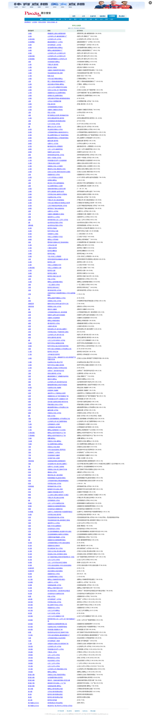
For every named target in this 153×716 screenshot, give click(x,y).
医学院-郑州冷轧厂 (54, 287)
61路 (29, 393)
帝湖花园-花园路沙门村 (55, 629)
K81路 (30, 613)
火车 (83, 16)
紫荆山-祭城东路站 (54, 320)
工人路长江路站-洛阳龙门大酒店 (58, 495)
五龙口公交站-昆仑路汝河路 (57, 551)
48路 (29, 334)
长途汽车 (93, 16)
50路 (29, 349)
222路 (30, 177)
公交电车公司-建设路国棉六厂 (57, 36)
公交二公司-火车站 (54, 655)
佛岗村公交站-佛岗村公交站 (57, 169)
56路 (29, 376)
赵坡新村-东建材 (53, 390)
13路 (29, 112)
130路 (30, 104)
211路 (30, 160)
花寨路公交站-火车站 (54, 301)
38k (29, 298)
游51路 (30, 700)
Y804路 (30, 652)
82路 (29, 475)
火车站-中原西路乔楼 (54, 101)
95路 (29, 528)
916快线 (30, 512)
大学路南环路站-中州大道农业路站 (59, 543)
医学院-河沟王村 (53, 351)
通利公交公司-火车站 (54, 126)
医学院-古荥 (51, 262)
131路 (30, 107)
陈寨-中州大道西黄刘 (54, 526)
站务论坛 (85, 711)
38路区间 (31, 303)
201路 (30, 129)
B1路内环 (31, 568)
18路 (29, 121)
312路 (30, 245)
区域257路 (31, 683)
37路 (29, 294)
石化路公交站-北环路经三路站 (57, 554)
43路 (29, 320)
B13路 (30, 551)
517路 (30, 354)
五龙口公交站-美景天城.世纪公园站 (59, 172)
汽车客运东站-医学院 (54, 514)
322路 (30, 262)
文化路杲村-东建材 (54, 455)
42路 (29, 318)
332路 (30, 282)
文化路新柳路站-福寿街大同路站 (58, 534)
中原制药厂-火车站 (54, 452)
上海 (54, 19)
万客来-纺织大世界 (54, 163)
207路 (30, 146)
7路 (29, 466)
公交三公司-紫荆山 (54, 610)
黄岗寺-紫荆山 (52, 379)
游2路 (30, 697)
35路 (29, 287)
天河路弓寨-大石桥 (54, 458)
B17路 (30, 559)
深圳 (70, 19)
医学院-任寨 (51, 270)
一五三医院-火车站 (54, 284)
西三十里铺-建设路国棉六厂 (57, 81)
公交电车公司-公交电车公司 (57, 53)
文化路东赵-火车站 (54, 528)
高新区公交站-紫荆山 (54, 441)
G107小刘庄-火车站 (54, 124)
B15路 (30, 554)
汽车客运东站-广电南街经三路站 (58, 332)
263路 (30, 203)
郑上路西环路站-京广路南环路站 (58, 135)
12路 (29, 101)
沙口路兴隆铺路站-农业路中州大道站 (59, 531)
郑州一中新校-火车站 (54, 157)
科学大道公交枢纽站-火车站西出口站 (59, 349)
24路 (29, 186)
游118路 (30, 689)
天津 (59, 19)
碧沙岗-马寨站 (52, 67)
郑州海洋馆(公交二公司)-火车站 (58, 220)
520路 (30, 365)
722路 (30, 424)
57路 (29, 379)
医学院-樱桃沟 (52, 251)
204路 (30, 138)
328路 (30, 276)
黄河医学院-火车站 (54, 323)
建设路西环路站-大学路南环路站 (58, 138)
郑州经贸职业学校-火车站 (56, 155)
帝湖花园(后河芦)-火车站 (56, 649)
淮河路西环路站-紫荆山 (55, 47)
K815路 (30, 610)
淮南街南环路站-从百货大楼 (57, 188)
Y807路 (30, 658)
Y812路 (30, 666)
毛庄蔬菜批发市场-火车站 (56, 517)
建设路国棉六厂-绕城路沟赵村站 (58, 376)
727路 (30, 430)
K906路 (30, 620)
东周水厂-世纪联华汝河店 (56, 370)
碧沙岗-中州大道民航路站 (56, 183)
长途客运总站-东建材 (54, 387)
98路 (29, 534)
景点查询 (69, 711)
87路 (29, 492)
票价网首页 (27, 22)
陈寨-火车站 (51, 416)
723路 (30, 427)
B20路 (30, 574)
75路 (29, 449)
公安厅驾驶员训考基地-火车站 (57, 205)
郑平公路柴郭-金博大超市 (56, 191)
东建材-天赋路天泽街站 (55, 109)
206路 (30, 143)
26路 (29, 211)
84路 (29, 480)
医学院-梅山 (51, 253)
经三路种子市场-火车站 (55, 605)
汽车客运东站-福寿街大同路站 (57, 194)
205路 (30, 141)
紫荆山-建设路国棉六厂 (55, 50)
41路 (29, 315)
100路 (30, 33)
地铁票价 (103, 16)
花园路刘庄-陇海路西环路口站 (57, 624)
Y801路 (30, 646)
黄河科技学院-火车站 (54, 290)
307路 (30, 236)
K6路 (29, 596)
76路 (29, 452)
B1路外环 (31, 571)
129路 (30, 98)
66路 (29, 407)
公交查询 (34, 22)
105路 (30, 53)
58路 (29, 382)
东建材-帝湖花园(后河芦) (56, 492)
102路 (30, 45)
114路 (30, 70)
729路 (30, 438)
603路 (30, 387)
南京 (96, 19)
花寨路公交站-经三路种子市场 (57, 469)
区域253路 (31, 674)
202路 (30, 132)
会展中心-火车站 (53, 143)
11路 (29, 81)
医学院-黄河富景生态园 (55, 697)
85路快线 (31, 486)
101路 (30, 36)
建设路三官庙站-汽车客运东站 (57, 368)
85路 (29, 483)
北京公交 (48, 19)
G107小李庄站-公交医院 (55, 177)
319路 (30, 256)
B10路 (30, 543)
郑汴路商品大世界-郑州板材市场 (58, 115)
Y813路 (30, 669)
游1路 (30, 694)
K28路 (30, 585)
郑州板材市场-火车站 (54, 486)
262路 (30, 200)
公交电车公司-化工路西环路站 (57, 421)
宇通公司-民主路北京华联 (56, 497)
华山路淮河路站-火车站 (55, 129)
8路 (29, 500)
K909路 (30, 624)
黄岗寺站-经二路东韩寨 (55, 475)
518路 (30, 358)
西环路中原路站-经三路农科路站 (58, 242)
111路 (30, 64)
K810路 (30, 605)
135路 (30, 109)
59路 (29, 385)
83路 (29, 478)
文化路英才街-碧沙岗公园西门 (57, 464)
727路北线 (31, 433)
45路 (29, 326)
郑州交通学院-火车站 (54, 373)
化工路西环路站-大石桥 (55, 186)
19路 (29, 124)
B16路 (30, 557)
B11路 (30, 545)
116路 (30, 73)
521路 (30, 368)
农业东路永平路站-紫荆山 (56, 84)
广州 (65, 19)
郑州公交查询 (42, 22)
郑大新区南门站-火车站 (55, 548)
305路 (30, 234)
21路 (29, 174)
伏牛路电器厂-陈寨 (54, 641)
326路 (30, 273)
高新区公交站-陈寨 (54, 447)
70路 (29, 418)
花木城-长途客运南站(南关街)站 (58, 401)
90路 (29, 509)
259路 (30, 194)
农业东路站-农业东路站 (55, 568)
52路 (29, 370)
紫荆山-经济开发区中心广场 (57, 433)
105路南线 (31, 59)
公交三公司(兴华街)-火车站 (56, 340)
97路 (29, 531)
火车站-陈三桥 (52, 245)
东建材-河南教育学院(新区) (56, 70)
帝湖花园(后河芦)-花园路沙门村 (58, 399)
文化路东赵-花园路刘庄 (55, 509)
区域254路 (31, 677)
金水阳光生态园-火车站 (55, 222)
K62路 (30, 593)
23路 (29, 183)
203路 (30, 135)
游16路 (30, 691)
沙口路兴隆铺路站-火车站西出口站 (59, 418)
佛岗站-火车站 (52, 472)
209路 (30, 152)
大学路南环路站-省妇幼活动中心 (58, 132)
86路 (29, 489)
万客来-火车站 (52, 652)
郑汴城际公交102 (33, 705)
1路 (29, 126)
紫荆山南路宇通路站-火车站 (57, 298)
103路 (30, 47)
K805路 (30, 602)
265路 (30, 205)
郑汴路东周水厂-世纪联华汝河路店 (59, 591)
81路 (29, 472)
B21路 (30, 576)
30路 (29, 242)
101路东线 (31, 39)
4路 (29, 340)
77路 (29, 455)
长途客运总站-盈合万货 (55, 362)
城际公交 (70, 28)
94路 (29, 526)
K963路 (30, 629)
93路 (29, 523)
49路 (29, 337)
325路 (30, 270)
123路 (30, 87)
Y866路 (30, 672)
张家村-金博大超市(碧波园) (56, 315)
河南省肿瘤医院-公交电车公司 (57, 59)
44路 (29, 323)
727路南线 (31, 435)
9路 (29, 540)
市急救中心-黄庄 (53, 234)
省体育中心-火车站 (54, 217)
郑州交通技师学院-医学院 (56, 118)
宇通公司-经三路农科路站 (56, 200)
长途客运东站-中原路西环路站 (57, 626)
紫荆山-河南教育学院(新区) (56, 579)
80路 (29, 469)
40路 (29, 312)
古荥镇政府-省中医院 (54, 427)
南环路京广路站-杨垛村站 (56, 208)
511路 (30, 351)
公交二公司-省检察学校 (55, 149)
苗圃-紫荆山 (51, 438)
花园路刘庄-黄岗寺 (54, 545)
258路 (30, 191)
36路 (29, 290)
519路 (30, 362)
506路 (30, 346)
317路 (30, 251)
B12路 (30, 548)
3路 (29, 309)
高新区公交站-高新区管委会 (57, 674)
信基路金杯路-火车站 (54, 585)
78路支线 (31, 461)
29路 (29, 220)
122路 (30, 84)
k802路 (30, 599)
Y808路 (30, 660)
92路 (29, 520)
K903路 (30, 616)
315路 (30, 248)
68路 (29, 413)
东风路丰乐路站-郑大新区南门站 (58, 643)
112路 (30, 67)
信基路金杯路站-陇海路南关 (57, 461)
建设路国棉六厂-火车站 (55, 42)
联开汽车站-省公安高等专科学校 (58, 346)
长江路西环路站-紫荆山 (55, 444)
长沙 (101, 19)
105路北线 (31, 56)
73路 (29, 447)
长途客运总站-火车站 (54, 197)
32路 (29, 279)
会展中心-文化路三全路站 (56, 466)
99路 (29, 537)
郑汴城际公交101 (33, 703)
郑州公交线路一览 (52, 22)
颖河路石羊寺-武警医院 (55, 146)
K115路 (30, 579)
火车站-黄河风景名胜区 (55, 691)
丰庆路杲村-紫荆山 (54, 61)
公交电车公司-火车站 (54, 39)
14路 (29, 115)
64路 (29, 401)
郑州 (106, 19)
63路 (29, 399)
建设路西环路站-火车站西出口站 (58, 407)
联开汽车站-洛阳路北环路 (56, 343)
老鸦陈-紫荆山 (52, 180)
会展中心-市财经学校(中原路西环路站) (60, 512)
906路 (30, 503)
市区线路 (76, 28)
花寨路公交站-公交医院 (55, 166)
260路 (30, 197)
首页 (73, 16)
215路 (30, 169)
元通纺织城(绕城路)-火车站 (56, 537)
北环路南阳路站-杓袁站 (55, 107)
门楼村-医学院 (52, 248)
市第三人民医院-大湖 (54, 267)
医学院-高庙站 (52, 228)
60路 (29, 390)
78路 (29, 458)
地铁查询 (77, 711)
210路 (30, 157)
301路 (30, 228)
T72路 (30, 643)
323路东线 (31, 267)
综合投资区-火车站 (54, 660)
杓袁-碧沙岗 (51, 104)
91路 (29, 517)
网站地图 (92, 711)
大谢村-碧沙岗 (52, 326)
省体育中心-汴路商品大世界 (57, 393)
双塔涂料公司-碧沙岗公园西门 (57, 329)
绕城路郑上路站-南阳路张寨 (57, 33)
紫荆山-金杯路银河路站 (55, 282)
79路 (29, 464)
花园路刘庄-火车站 (54, 174)
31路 (29, 259)
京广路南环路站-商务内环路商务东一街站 (61, 557)
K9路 (29, 632)
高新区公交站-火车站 (54, 413)
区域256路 (31, 680)
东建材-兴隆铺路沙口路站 (56, 214)
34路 (29, 284)
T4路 (29, 638)
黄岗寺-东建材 (52, 309)
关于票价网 (61, 711)
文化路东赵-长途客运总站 (56, 593)
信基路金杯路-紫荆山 (54, 686)
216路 (30, 172)
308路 (30, 239)
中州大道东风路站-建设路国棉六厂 (59, 635)
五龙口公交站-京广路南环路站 (57, 90)
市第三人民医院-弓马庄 (55, 236)
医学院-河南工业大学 (54, 276)
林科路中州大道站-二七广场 (57, 683)
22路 (29, 180)
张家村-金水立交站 (54, 152)
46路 (29, 329)
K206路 (30, 582)
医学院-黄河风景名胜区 (55, 694)
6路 (29, 416)
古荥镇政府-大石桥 (54, 424)
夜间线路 (82, 28)
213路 (30, 166)
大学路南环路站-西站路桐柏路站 (58, 480)
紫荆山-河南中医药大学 (55, 588)
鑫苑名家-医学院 (53, 141)
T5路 (29, 641)
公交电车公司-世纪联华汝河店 (57, 382)
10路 (29, 61)
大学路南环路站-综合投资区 (57, 638)
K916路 (30, 626)
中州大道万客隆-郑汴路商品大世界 (59, 203)
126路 (30, 90)
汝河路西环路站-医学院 (55, 677)
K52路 (30, 591)
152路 (30, 118)
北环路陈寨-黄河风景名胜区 (57, 121)
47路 (29, 332)
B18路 (30, 562)
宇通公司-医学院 (53, 64)
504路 (30, 343)
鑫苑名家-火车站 (53, 410)
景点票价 (122, 16)
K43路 (30, 588)
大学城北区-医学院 (54, 354)
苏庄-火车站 (51, 112)
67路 (29, 410)
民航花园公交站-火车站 (55, 404)
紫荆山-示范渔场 (53, 239)
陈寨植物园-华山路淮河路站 (57, 478)
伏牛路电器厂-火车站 (54, 45)
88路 (29, 495)
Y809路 (30, 663)
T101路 (30, 635)
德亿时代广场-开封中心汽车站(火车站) (60, 705)
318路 (30, 253)
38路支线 (31, 306)
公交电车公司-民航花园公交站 (57, 669)
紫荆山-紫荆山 (52, 672)
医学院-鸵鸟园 (52, 700)
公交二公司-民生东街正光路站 (57, 562)
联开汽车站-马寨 (53, 231)
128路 (30, 95)
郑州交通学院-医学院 (54, 337)
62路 (29, 396)
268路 (30, 208)
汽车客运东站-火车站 (54, 483)
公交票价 (112, 16)
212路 (30, 163)
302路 (30, 231)
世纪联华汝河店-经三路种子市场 (58, 632)
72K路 (30, 441)
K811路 (30, 607)
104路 (30, 50)
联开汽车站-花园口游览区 (56, 365)
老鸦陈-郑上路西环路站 (55, 95)
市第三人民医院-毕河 (54, 265)
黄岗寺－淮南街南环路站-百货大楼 (59, 680)
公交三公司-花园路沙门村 (56, 616)
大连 (80, 19)
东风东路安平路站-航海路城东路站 (59, 98)
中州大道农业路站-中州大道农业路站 (59, 565)
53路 (29, 373)
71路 (29, 421)
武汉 (86, 19)
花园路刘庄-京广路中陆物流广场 (58, 396)
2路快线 (30, 225)
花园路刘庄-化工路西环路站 (57, 93)
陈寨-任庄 (51, 76)
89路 (29, 497)
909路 (30, 506)
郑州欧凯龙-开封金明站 (55, 703)
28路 (29, 217)
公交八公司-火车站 (54, 559)
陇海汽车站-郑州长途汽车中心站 (58, 303)
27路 (29, 214)
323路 (30, 265)
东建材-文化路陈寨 (54, 318)
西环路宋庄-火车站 (54, 658)
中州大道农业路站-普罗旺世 (57, 449)
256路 (30, 188)
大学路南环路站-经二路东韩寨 (57, 312)
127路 (30, 93)
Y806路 (30, 655)
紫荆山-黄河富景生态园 (55, 689)
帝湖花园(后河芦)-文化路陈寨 (57, 160)
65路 (29, 404)
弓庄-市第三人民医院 (54, 256)
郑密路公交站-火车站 (54, 306)
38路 (29, 301)
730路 (30, 444)
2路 (29, 222)
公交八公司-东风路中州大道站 (57, 87)
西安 (91, 19)
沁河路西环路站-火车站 (55, 576)
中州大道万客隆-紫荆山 (55, 78)
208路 (30, 149)
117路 (30, 76)
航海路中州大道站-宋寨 (55, 489)
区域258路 (31, 686)
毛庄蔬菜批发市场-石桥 (55, 73)
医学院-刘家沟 (52, 273)
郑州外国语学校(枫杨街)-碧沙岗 (58, 259)
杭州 (112, 19)
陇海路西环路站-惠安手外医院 (57, 385)
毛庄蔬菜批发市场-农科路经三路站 (59, 520)
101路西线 (31, 42)
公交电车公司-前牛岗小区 (56, 334)
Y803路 (30, 649)
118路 (30, 78)
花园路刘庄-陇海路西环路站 (57, 506)
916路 (30, 514)
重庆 (75, 19)
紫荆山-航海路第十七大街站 (57, 430)
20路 (29, 155)
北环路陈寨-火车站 (54, 500)
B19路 (30, 565)
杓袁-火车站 (51, 279)
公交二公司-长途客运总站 (56, 503)
